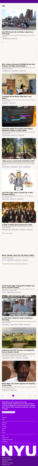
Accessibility (5, 441)
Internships (21, 324)
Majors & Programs (6, 135)
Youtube (4, 428)
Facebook (4, 426)
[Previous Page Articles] (2, 396)
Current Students (15, 70)
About (3, 435)
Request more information (8, 412)
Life (3, 415)
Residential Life (13, 199)
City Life (3, 260)
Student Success (6, 464)
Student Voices (14, 38)
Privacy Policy (5, 437)
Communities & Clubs (6, 38)
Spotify (3, 432)
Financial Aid (5, 461)
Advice (3, 419)
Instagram (4, 422)
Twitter (3, 424)
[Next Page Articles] (35, 396)
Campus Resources (5, 324)
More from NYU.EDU (6, 457)
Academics (4, 417)
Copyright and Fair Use (7, 439)
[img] (19, 19)
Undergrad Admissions (7, 459)
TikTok (3, 430)
